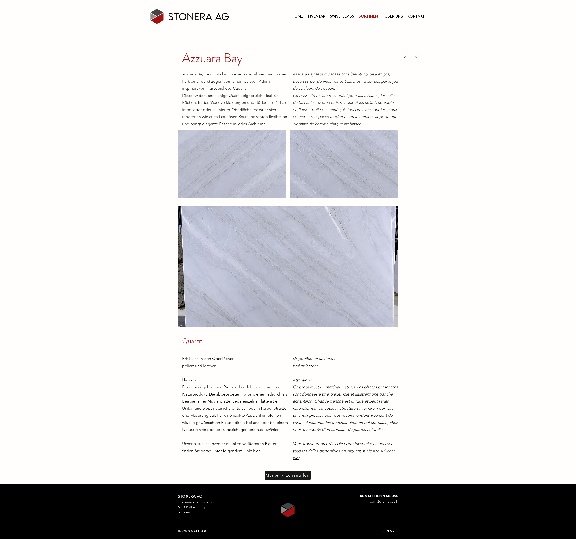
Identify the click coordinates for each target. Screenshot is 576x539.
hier (256, 450)
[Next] (404, 57)
